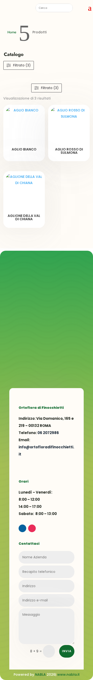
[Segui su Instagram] (32, 528)
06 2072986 (48, 432)
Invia (67, 651)
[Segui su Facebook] (22, 528)
